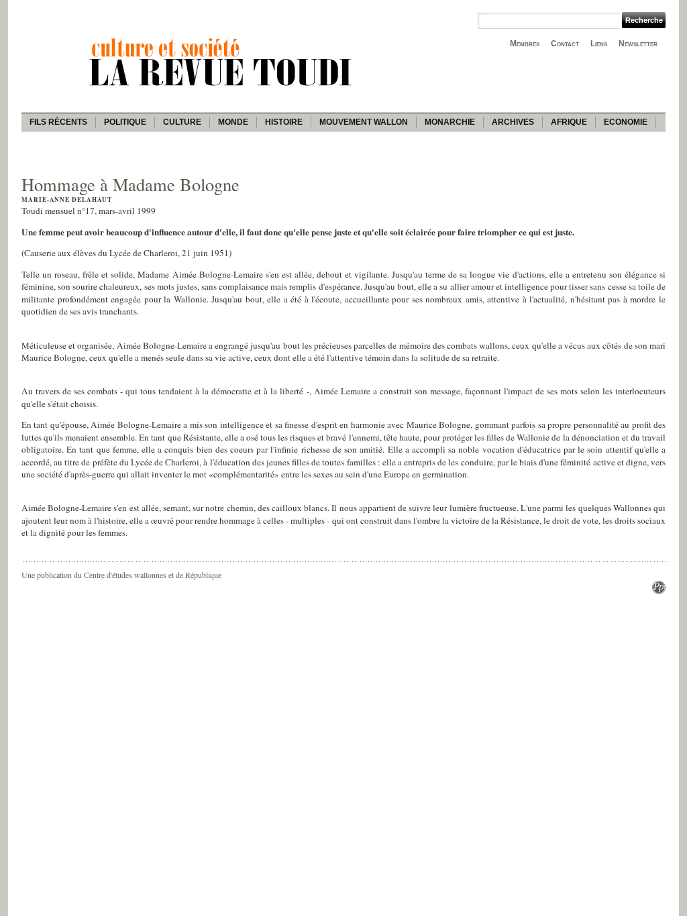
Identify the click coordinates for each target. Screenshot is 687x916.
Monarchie (450, 122)
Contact (565, 43)
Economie (625, 122)
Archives (513, 122)
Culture (182, 122)
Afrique (569, 122)
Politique (125, 122)
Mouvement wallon (363, 122)
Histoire (284, 122)
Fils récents (58, 122)
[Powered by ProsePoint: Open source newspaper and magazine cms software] (659, 590)
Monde (233, 122)
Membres (524, 43)
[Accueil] (222, 87)
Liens (598, 43)
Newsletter (638, 43)
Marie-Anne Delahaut (66, 199)
